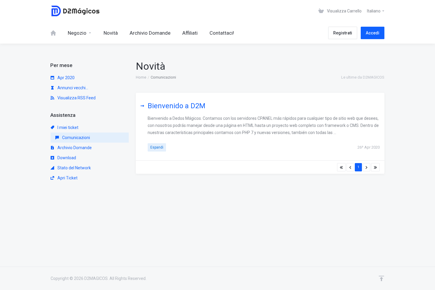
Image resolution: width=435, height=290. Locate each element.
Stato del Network (74, 167)
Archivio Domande (74, 147)
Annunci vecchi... (72, 87)
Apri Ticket (67, 178)
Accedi (372, 33)
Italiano (374, 11)
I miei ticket (67, 127)
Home (141, 77)
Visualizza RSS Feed (76, 97)
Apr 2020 (66, 77)
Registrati (342, 33)
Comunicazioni (75, 137)
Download (66, 157)
